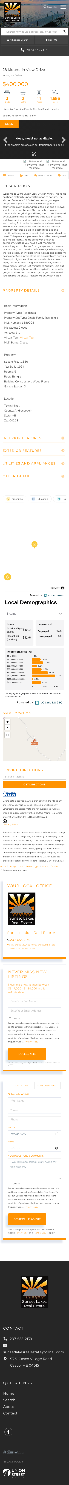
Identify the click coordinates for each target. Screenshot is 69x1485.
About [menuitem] (8, 1407)
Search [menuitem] (9, 1400)
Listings (13, 866)
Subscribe (27, 1054)
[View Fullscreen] (7, 735)
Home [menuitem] (8, 1393)
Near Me (52, 39)
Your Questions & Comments (26, 1155)
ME (21, 866)
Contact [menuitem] (10, 1413)
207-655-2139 (36, 50)
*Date (11, 1127)
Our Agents (28, 948)
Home (3, 866)
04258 (54, 866)
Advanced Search (19, 39)
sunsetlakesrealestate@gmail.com (33, 1352)
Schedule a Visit (48, 1085)
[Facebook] (8, 1432)
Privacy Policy (11, 824)
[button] (64, 31)
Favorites (52, 7)
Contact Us (14, 948)
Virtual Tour (27, 338)
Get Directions (34, 784)
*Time (11, 1141)
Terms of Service (40, 1232)
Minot (45, 866)
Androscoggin (32, 866)
